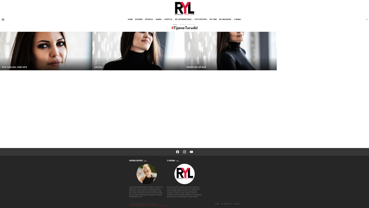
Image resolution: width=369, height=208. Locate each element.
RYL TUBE (213, 19)
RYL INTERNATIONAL (183, 19)
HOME (130, 19)
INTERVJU (149, 19)
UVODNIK (139, 19)
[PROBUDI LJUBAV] (230, 51)
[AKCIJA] (138, 51)
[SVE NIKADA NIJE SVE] (46, 51)
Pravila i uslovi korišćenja (159, 205)
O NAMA (237, 19)
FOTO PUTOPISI (200, 19)
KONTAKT (237, 204)
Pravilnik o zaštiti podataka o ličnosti (140, 205)
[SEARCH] (367, 19)
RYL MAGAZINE (225, 19)
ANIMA (158, 19)
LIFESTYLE (168, 19)
